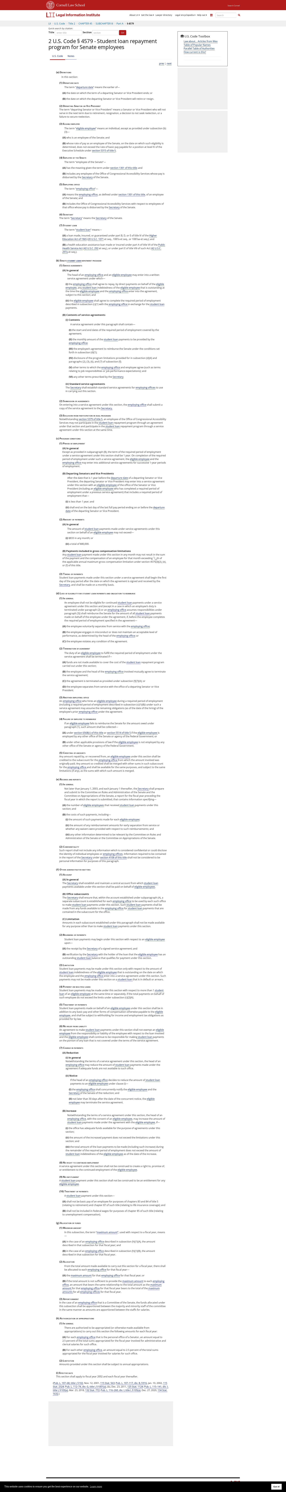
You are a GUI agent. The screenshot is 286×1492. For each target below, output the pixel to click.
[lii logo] (79, 15)
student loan (83, 229)
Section (87, 32)
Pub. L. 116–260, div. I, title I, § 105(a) (120, 1390)
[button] (239, 15)
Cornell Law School (70, 4)
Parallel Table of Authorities (199, 48)
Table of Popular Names (197, 45)
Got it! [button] (276, 1486)
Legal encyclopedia (184, 15)
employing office (85, 188)
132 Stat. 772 (92, 1390)
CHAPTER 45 (85, 23)
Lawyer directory (164, 15)
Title (51, 32)
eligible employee (86, 128)
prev (161, 63)
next (169, 63)
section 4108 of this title (113, 857)
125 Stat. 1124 (135, 1386)
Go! (122, 32)
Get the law (147, 15)
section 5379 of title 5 (90, 419)
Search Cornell (234, 5)
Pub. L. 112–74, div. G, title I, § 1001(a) (85, 1386)
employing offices (145, 387)
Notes (71, 56)
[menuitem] (134, 15)
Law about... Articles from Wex (200, 41)
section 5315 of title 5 (104, 150)
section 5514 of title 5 (119, 732)
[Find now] (239, 15)
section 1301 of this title (123, 167)
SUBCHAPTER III (104, 23)
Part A (119, 23)
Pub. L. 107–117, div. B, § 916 (131, 1383)
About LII (133, 15)
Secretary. (106, 408)
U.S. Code (59, 23)
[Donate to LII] (211, 15)
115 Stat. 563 (107, 1383)
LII (49, 23)
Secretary (87, 177)
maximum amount (107, 1232)
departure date (84, 87)
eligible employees (93, 805)
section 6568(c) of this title (88, 732)
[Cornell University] (50, 4)
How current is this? (195, 52)
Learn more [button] (96, 1486)
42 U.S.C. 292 (91, 248)
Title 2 (71, 23)
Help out (201, 15)
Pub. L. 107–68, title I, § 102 (68, 1383)
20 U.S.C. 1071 (96, 239)
